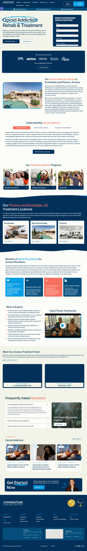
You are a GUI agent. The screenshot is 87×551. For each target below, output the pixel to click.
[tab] (21, 127)
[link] (2, 8)
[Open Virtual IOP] (38, 2)
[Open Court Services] (24, 5)
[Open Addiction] (21, 2)
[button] (16, 188)
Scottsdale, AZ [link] (68, 531)
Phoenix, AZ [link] (26, 530)
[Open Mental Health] (30, 2)
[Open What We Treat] (47, 2)
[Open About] (29, 5)
